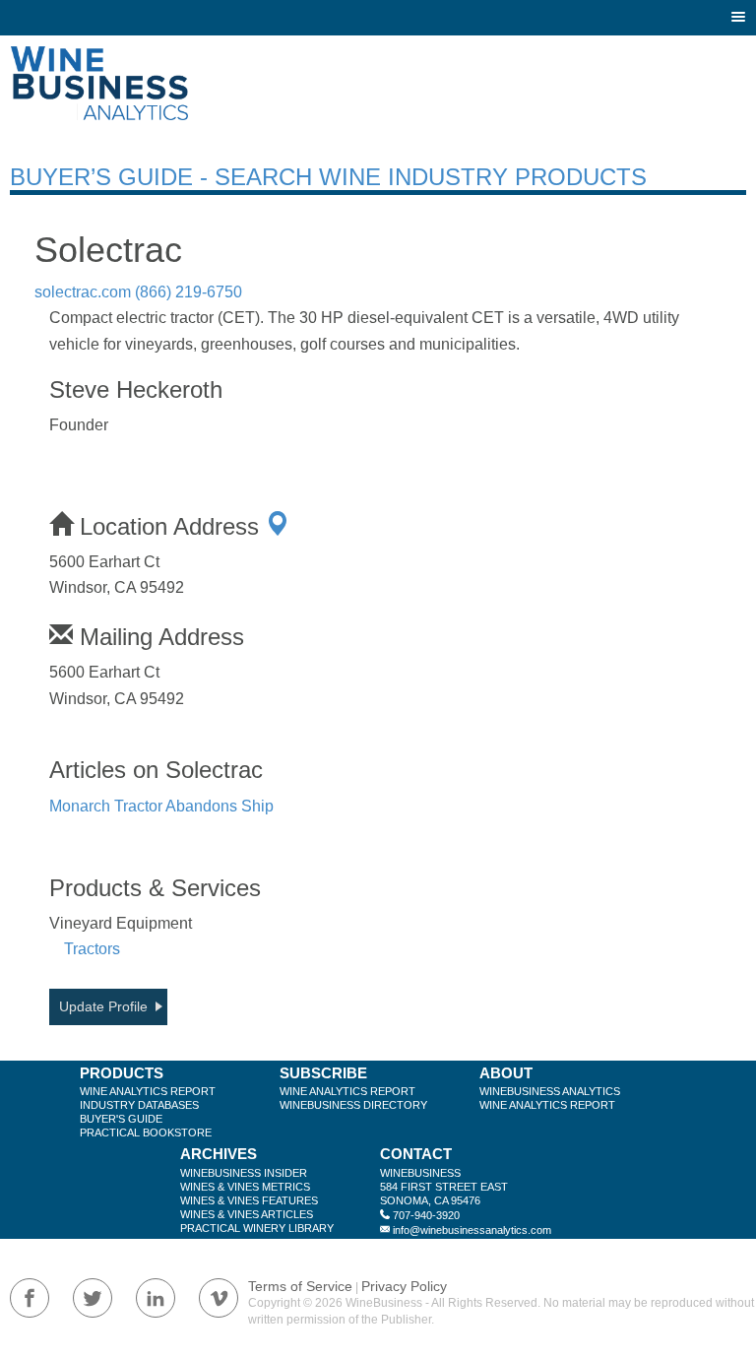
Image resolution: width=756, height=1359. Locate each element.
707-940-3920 (426, 1215)
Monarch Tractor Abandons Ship (161, 806)
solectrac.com (82, 292)
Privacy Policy (404, 1286)
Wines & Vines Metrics (245, 1187)
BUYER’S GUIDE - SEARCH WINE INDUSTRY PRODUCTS (328, 176)
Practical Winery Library (257, 1228)
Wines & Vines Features (249, 1200)
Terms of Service (300, 1286)
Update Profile (103, 1006)
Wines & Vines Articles (246, 1214)
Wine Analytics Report (148, 1091)
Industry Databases (139, 1105)
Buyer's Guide (121, 1119)
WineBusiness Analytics (549, 1091)
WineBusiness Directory (353, 1105)
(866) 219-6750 (188, 292)
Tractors (92, 948)
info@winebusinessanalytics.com (472, 1230)
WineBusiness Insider (243, 1173)
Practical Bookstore (146, 1132)
